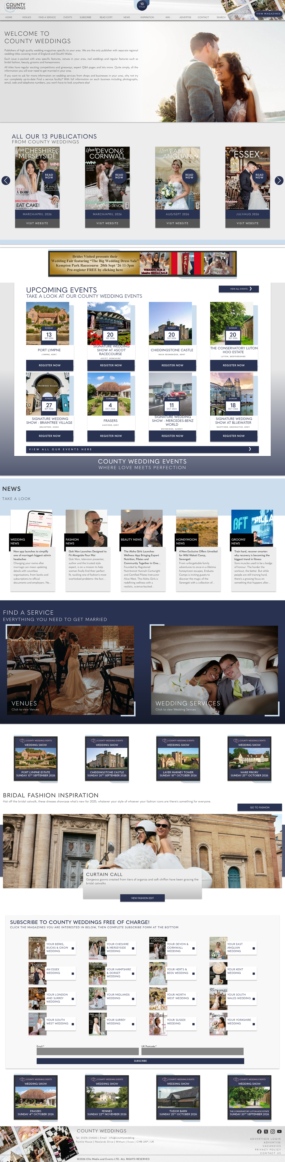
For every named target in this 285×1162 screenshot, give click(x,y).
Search (221, 17)
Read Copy (106, 17)
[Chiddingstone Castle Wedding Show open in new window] (107, 758)
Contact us (270, 1153)
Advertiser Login (265, 1139)
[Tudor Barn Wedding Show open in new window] (178, 1097)
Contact (203, 17)
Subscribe (85, 17)
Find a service (47, 17)
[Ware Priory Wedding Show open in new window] (249, 758)
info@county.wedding (121, 1138)
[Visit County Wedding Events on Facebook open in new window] (259, 1133)
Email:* (40, 1046)
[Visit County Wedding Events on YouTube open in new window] (279, 1133)
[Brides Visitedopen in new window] (142, 263)
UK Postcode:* (148, 1046)
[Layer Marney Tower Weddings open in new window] (178, 758)
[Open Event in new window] (50, 323)
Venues (26, 17)
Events (68, 17)
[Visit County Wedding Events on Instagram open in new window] (272, 1133)
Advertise (185, 17)
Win (168, 17)
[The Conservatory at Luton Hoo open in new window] (249, 1097)
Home (8, 17)
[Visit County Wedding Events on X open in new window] (265, 1133)
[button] (5, 180)
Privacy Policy (268, 1150)
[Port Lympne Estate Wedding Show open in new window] (35, 758)
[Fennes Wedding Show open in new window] (107, 1097)
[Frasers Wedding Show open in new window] (35, 1097)
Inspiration (147, 17)
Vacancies (272, 1146)
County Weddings (102, 1131)
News (127, 17)
